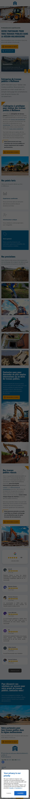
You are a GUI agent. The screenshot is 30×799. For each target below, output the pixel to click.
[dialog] (15, 784)
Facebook (18, 788)
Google (11, 788)
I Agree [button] (20, 793)
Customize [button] (8, 793)
